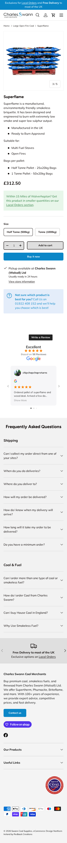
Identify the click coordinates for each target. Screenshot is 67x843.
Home (7, 26)
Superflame (43, 26)
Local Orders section (19, 205)
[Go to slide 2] (33, 408)
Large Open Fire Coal (23, 26)
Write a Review (40, 337)
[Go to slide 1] (31, 408)
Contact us (15, 712)
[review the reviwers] (15, 381)
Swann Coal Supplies (21, 831)
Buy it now (33, 256)
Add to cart (45, 245)
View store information (22, 281)
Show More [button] (20, 400)
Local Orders (29, 2)
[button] (53, 15)
